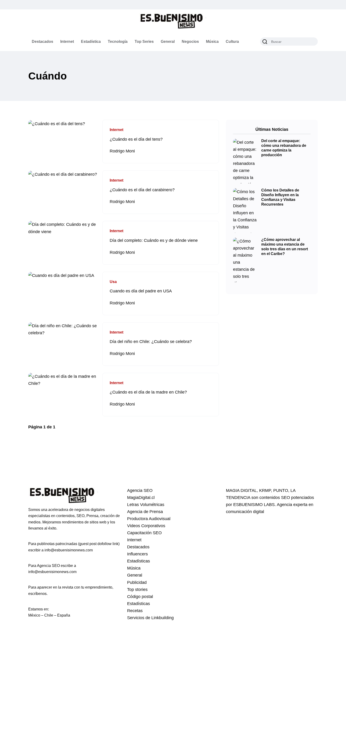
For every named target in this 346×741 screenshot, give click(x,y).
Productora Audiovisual (148, 518)
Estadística (91, 42)
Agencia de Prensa (145, 511)
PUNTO (280, 490)
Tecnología (118, 42)
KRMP (265, 490)
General (168, 42)
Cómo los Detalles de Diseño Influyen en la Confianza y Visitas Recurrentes (280, 197)
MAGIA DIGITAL (241, 490)
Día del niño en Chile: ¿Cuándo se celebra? (151, 341)
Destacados (42, 42)
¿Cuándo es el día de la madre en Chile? (148, 392)
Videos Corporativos (146, 525)
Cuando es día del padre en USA (141, 291)
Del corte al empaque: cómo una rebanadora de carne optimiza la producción (283, 148)
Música (212, 42)
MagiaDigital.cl (141, 497)
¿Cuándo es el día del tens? (136, 139)
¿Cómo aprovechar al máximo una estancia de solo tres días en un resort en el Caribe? (284, 247)
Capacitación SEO (144, 532)
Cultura (232, 42)
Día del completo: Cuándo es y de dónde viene (154, 240)
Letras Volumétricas (145, 504)
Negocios (190, 42)
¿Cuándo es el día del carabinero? (142, 189)
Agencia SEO (140, 490)
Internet (67, 42)
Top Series (144, 42)
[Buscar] (265, 41)
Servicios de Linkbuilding (150, 617)
